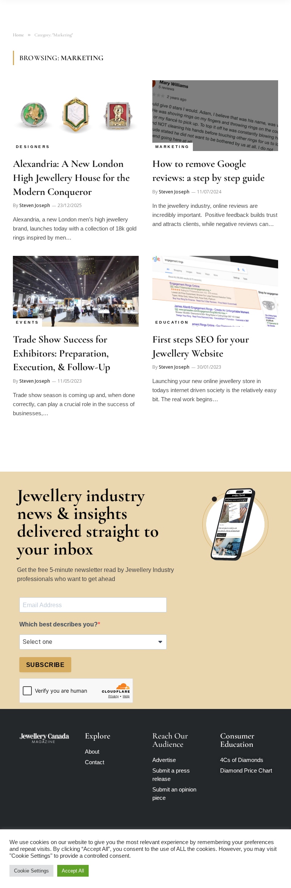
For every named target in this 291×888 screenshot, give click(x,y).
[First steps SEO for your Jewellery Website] (215, 291)
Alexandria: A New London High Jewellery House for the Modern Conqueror (71, 177)
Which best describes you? (58, 624)
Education (172, 322)
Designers (33, 147)
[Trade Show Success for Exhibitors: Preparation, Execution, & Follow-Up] (76, 291)
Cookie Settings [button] (31, 871)
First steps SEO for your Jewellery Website (200, 346)
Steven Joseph (34, 205)
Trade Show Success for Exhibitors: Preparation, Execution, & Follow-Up (61, 353)
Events (27, 322)
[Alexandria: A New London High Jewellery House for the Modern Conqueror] (76, 115)
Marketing (172, 147)
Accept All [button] (73, 871)
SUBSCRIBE (45, 665)
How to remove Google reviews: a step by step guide (208, 170)
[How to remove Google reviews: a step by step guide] (215, 115)
